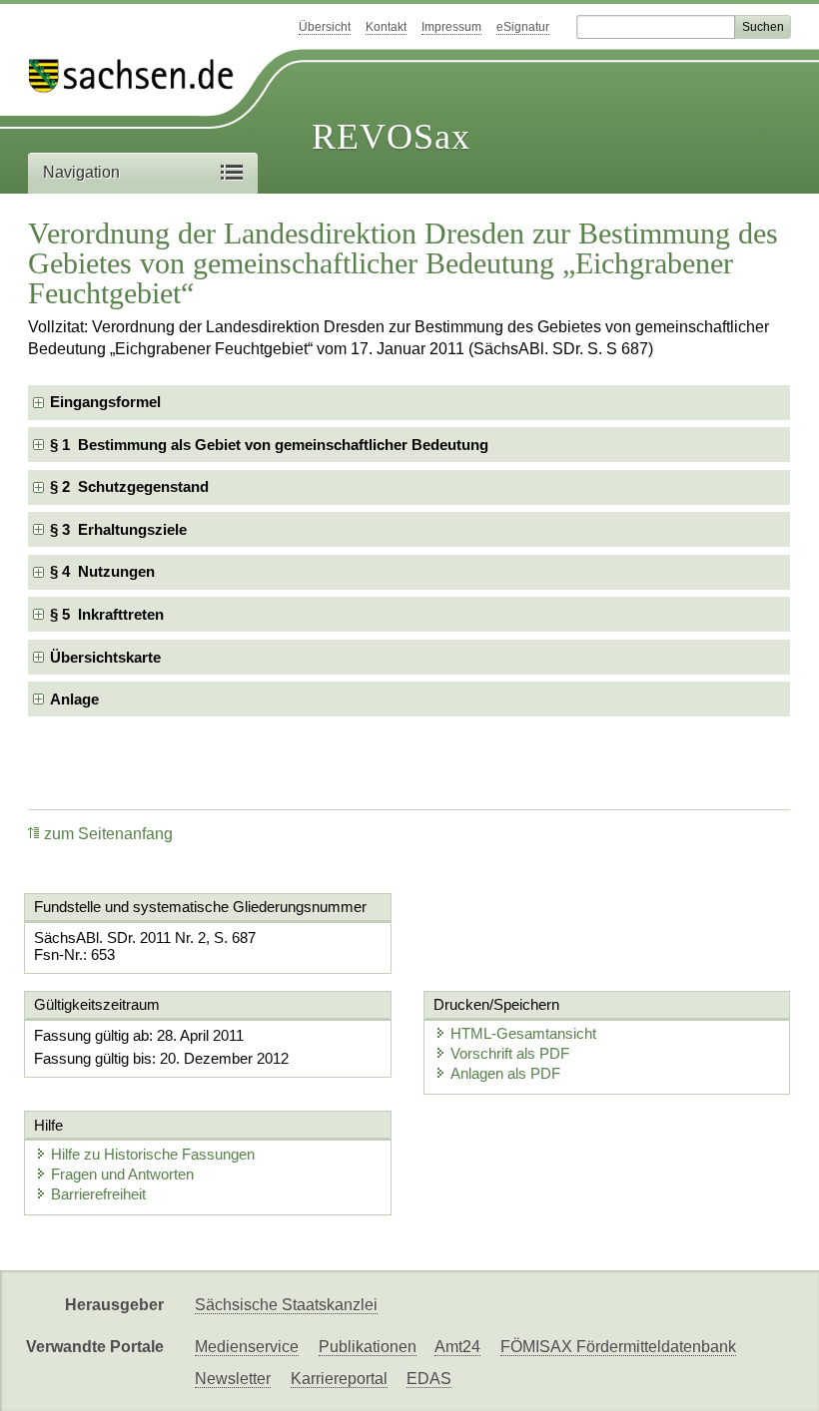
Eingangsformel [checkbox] (105, 401)
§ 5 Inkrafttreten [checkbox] (107, 614)
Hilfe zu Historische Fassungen (153, 1154)
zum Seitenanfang (108, 833)
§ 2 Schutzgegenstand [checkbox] (129, 486)
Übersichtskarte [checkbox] (105, 657)
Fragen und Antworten (122, 1174)
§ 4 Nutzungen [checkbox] (102, 571)
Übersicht (325, 27)
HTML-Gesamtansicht (523, 1033)
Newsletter (233, 1378)
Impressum (451, 27)
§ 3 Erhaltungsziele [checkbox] (118, 529)
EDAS (429, 1378)
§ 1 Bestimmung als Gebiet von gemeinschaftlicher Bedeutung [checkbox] (269, 444)
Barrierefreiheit (98, 1193)
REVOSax (391, 137)
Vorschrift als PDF (509, 1053)
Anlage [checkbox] (74, 699)
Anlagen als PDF (505, 1073)
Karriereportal (339, 1378)
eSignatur (522, 27)
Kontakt (386, 27)
